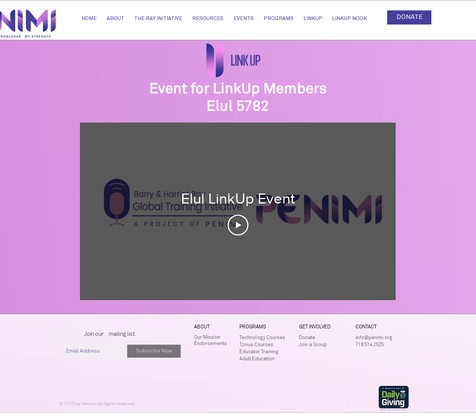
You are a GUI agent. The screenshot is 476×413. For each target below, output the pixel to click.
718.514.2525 (370, 344)
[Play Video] (238, 225)
